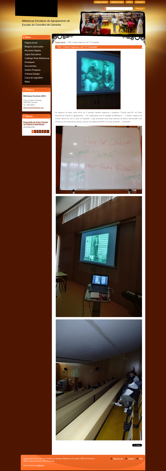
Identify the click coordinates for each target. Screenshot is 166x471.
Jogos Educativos (33, 54)
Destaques (30, 62)
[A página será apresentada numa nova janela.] (98, 109)
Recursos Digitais (33, 50)
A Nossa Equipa (32, 74)
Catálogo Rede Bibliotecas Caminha (37, 58)
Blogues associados (34, 47)
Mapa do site (118, 459)
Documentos (30, 66)
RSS (141, 459)
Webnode (40, 465)
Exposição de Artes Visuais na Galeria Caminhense (35, 123)
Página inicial (31, 43)
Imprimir (131, 459)
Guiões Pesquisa (32, 70)
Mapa (27, 82)
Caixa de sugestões (34, 78)
